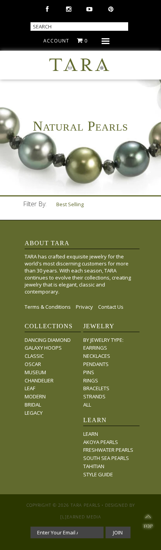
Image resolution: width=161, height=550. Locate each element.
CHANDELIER (39, 380)
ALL (87, 404)
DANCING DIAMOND (48, 339)
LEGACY (34, 412)
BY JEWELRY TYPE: (103, 339)
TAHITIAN (93, 466)
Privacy (84, 306)
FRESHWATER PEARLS (108, 449)
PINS (88, 372)
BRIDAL (33, 404)
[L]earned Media (80, 517)
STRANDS (94, 396)
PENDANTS (96, 364)
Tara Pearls (85, 505)
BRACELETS (96, 388)
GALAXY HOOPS (43, 347)
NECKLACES (96, 355)
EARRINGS (95, 347)
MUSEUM (35, 372)
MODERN (35, 396)
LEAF (30, 388)
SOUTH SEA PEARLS (106, 458)
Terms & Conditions (48, 306)
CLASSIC (34, 355)
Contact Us (110, 306)
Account (56, 40)
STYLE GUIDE (98, 474)
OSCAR (33, 364)
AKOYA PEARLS (100, 442)
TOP (147, 522)
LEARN (90, 433)
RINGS (90, 380)
